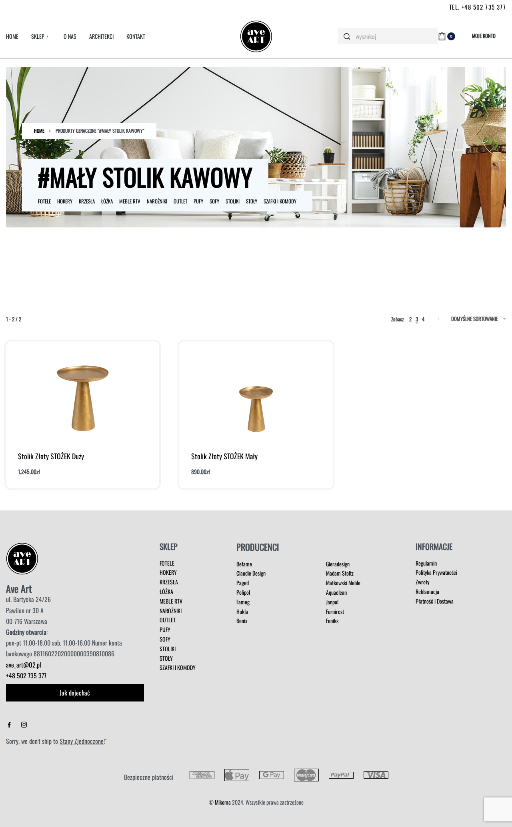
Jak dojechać (75, 692)
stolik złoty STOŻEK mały (224, 456)
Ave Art (19, 588)
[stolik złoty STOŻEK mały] (256, 393)
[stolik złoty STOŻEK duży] (83, 393)
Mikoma (223, 802)
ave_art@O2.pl (23, 665)
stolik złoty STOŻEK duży (51, 456)
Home (39, 130)
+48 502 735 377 (26, 675)
